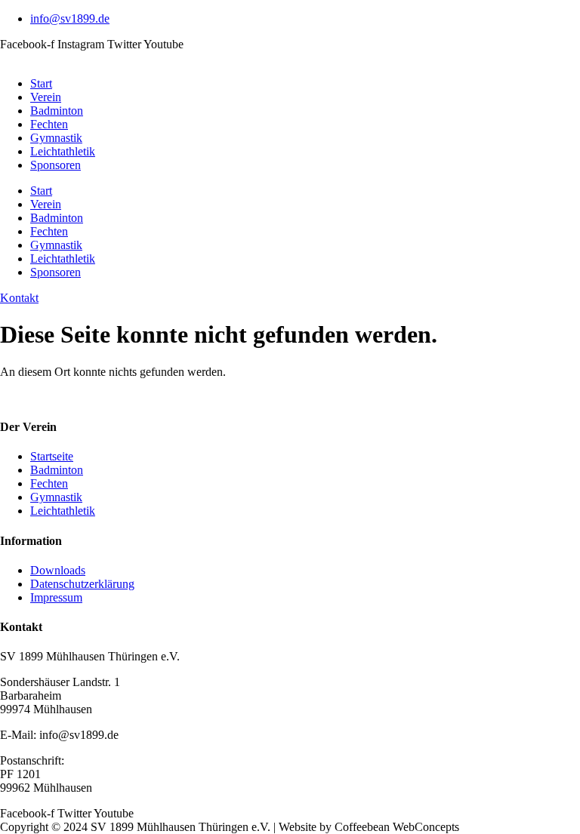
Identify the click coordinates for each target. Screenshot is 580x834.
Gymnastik (56, 137)
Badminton (56, 110)
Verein (45, 97)
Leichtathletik (62, 151)
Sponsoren (55, 164)
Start (41, 83)
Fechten (49, 124)
